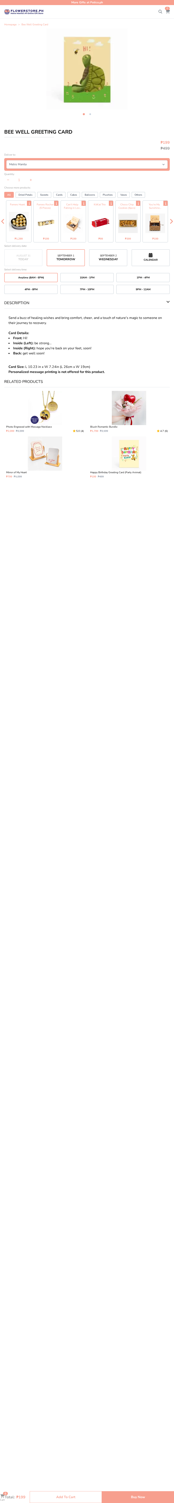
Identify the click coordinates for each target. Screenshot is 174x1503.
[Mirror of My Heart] (45, 457)
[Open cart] (168, 12)
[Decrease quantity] (8, 180)
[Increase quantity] (31, 180)
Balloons (90, 195)
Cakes (73, 195)
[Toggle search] (160, 11)
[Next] (171, 221)
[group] (87, 69)
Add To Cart (65, 1497)
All (9, 195)
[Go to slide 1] (84, 114)
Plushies (108, 195)
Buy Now (138, 1497)
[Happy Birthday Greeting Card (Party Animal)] (129, 457)
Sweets (44, 195)
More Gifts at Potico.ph (87, 2)
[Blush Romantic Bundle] (129, 412)
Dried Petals (25, 195)
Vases (123, 195)
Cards (59, 195)
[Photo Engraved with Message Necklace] (45, 412)
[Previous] (3, 221)
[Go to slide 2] (90, 114)
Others (138, 195)
